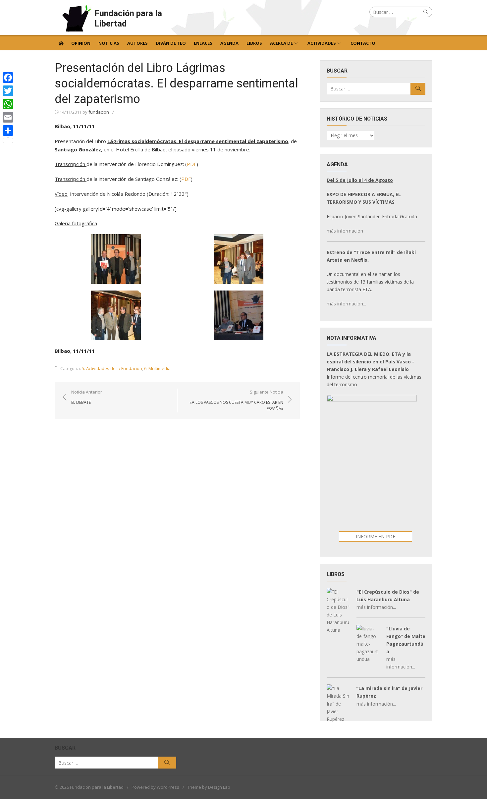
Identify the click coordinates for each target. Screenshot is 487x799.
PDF (191, 164)
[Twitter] (8, 90)
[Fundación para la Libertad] (61, 42)
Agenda (229, 43)
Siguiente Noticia (236, 400)
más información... (346, 303)
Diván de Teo (171, 43)
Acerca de (281, 43)
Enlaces (203, 43)
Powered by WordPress (155, 787)
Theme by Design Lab (208, 787)
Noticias (108, 43)
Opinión (80, 43)
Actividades (321, 43)
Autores (137, 43)
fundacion (98, 112)
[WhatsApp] (8, 104)
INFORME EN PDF (375, 536)
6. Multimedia (157, 368)
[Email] (8, 117)
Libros (254, 43)
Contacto (363, 43)
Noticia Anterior (86, 397)
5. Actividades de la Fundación (112, 368)
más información (345, 231)
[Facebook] (8, 77)
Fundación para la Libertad (128, 18)
